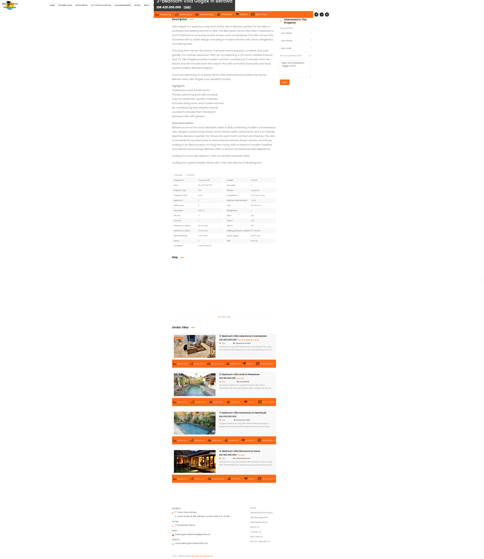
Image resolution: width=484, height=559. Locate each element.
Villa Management (259, 517)
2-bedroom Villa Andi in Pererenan (239, 374)
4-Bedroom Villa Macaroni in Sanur (239, 451)
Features (190, 175)
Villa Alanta (234, 162)
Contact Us (255, 531)
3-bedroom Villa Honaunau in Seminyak (242, 412)
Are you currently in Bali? (291, 55)
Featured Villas (240, 156)
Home (253, 507)
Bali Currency (256, 536)
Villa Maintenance (259, 522)
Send (284, 82)
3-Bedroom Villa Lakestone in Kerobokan (243, 336)
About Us (254, 527)
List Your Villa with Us (260, 541)
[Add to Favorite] (322, 14)
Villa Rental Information (261, 512)
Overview (178, 175)
